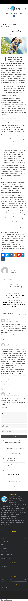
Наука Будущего (12, 465)
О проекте (4, 569)
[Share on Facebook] (3, 255)
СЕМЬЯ (3, 545)
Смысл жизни (5, 551)
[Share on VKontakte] (11, 255)
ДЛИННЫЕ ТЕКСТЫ (7, 555)
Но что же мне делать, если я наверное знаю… (14, 295)
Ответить (5, 339)
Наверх (13, 596)
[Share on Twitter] (7, 255)
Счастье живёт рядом (13, 474)
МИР (2, 538)
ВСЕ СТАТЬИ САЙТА (14, 24)
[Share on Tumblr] (3, 259)
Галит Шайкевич (16, 34)
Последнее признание (14, 453)
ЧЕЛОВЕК (4, 548)
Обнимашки (11, 469)
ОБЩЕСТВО (4, 541)
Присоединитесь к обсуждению (7, 314)
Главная (4, 24)
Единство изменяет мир (14, 287)
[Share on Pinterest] (19, 255)
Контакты (4, 566)
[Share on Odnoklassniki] (15, 255)
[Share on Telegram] (22, 255)
